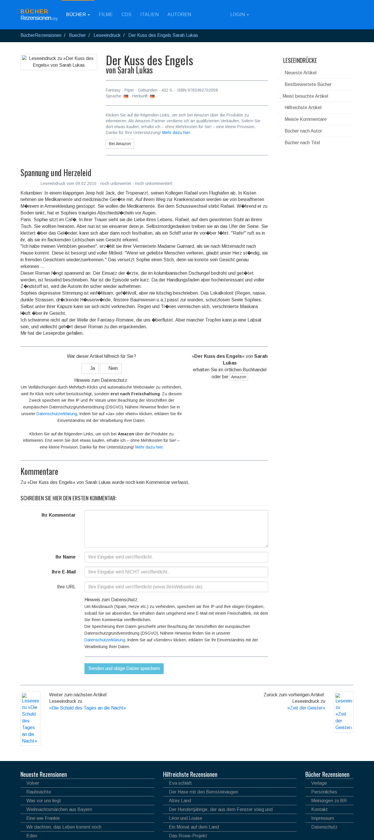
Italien (149, 14)
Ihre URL (66, 586)
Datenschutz (324, 826)
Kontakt (319, 809)
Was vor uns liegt (43, 800)
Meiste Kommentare (305, 119)
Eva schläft (180, 783)
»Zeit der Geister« (306, 707)
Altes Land (180, 800)
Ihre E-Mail (64, 571)
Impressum (322, 818)
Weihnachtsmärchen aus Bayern (59, 809)
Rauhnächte (38, 791)
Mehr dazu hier (176, 132)
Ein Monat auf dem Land (194, 826)
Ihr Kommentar (58, 515)
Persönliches (324, 791)
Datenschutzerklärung (57, 413)
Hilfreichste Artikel (302, 107)
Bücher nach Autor (302, 130)
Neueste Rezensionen (43, 774)
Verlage (319, 783)
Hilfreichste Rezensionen (190, 774)
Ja (92, 368)
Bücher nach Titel (301, 142)
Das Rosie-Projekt (188, 835)
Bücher (76, 14)
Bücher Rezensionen (327, 774)
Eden (31, 835)
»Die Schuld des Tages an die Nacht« (87, 707)
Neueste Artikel (299, 72)
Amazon (238, 377)
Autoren (179, 14)
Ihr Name (66, 556)
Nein (112, 368)
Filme (106, 14)
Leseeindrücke (299, 60)
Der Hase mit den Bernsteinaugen (203, 791)
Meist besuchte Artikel (304, 96)
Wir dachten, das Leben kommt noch (63, 826)
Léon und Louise (185, 818)
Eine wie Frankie (43, 818)
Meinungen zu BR (329, 800)
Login (237, 14)
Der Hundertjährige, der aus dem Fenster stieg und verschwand (218, 810)
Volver (32, 783)
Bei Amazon (120, 143)
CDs (126, 14)
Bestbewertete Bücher (307, 84)
